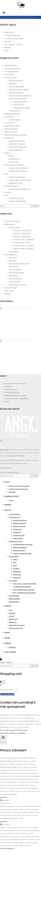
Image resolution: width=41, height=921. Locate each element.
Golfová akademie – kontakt (15, 395)
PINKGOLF (7, 294)
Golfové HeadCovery (12, 114)
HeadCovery (9, 138)
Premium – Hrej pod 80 (22, 233)
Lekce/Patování (15, 282)
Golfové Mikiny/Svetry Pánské (20, 180)
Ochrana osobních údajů (13, 38)
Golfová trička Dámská (17, 201)
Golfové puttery (15, 120)
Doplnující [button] (4, 821)
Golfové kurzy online (12, 126)
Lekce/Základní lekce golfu (19, 263)
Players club (13, 162)
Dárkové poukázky (16, 80)
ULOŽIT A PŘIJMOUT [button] (7, 849)
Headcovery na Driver (17, 141)
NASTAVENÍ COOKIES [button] (8, 733)
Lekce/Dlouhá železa (16, 272)
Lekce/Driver (13, 276)
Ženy (6, 195)
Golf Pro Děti (9, 74)
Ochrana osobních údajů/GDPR (16, 398)
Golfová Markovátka (16, 86)
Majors (11, 156)
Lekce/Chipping (15, 269)
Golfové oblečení (10, 129)
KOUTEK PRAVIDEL (10, 288)
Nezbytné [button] (3, 797)
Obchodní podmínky (12, 35)
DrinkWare (13, 83)
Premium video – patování (23, 248)
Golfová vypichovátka (21, 108)
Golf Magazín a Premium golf (15, 383)
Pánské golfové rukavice (18, 171)
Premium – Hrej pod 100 (22, 230)
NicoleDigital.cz (5, 468)
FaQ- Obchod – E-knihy (13, 44)
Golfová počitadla (20, 102)
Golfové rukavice (10, 132)
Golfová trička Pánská (17, 177)
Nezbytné (6, 800)
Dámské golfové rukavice (18, 168)
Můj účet (7, 41)
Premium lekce (14, 227)
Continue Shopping (7, 694)
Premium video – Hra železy (23, 245)
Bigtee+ (7, 401)
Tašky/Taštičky (14, 111)
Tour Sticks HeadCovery (18, 147)
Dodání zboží (9, 32)
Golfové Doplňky (10, 77)
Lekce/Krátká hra (15, 279)
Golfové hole (9, 117)
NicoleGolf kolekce (11, 186)
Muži (6, 174)
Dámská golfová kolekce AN (19, 189)
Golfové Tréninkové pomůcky (20, 95)
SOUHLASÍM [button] (21, 733)
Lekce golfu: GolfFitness (18, 285)
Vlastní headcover (16, 150)
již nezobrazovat (20, 918)
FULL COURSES (14, 251)
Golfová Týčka (18, 105)
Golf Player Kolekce (11, 71)
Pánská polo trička (16, 183)
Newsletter (8, 386)
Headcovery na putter (17, 144)
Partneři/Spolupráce (12, 392)
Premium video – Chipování (23, 239)
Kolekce (7, 153)
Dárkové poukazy (10, 65)
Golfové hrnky (9, 123)
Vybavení (7, 192)
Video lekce (13, 257)
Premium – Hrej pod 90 (22, 236)
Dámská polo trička (16, 198)
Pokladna (7, 47)
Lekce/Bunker (14, 266)
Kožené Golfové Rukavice (14, 165)
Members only (14, 159)
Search (34, 476)
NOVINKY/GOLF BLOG (12, 221)
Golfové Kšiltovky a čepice (19, 89)
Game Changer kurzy (12, 68)
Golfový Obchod (10, 389)
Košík (6, 50)
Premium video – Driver (22, 242)
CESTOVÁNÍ (8, 291)
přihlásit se (21, 907)
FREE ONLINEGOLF (10, 254)
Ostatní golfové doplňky (18, 98)
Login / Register (10, 652)
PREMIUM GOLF (9, 224)
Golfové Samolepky (16, 92)
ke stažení (12, 260)
